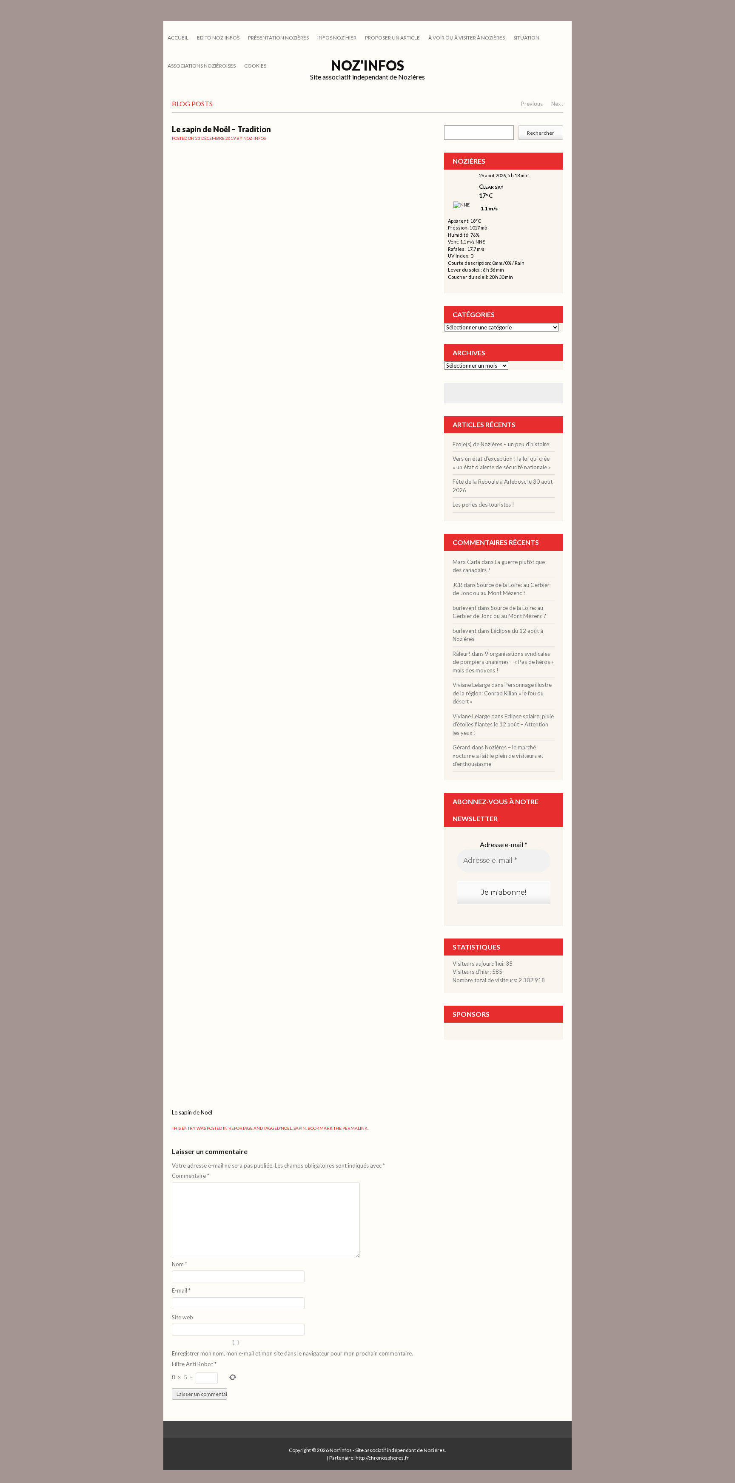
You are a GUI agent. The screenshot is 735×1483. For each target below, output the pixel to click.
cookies (255, 65)
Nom (179, 1264)
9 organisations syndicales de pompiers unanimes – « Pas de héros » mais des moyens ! (503, 662)
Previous (532, 103)
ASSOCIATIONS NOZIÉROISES (202, 65)
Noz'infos (367, 65)
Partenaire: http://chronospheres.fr (369, 1458)
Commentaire (190, 1175)
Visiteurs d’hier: (472, 971)
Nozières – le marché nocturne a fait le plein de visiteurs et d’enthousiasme (498, 755)
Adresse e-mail (503, 844)
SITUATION (526, 37)
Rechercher (540, 133)
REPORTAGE (240, 1128)
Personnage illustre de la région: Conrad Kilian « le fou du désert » (502, 693)
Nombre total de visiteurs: (485, 980)
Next (557, 103)
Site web (182, 1317)
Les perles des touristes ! (483, 504)
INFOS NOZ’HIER (336, 37)
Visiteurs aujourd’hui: (479, 963)
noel (286, 1128)
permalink (355, 1128)
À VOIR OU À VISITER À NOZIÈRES (466, 37)
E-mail (181, 1290)
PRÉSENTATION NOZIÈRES (278, 37)
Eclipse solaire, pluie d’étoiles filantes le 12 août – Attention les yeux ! (503, 724)
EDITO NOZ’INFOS (218, 37)
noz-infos (254, 138)
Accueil (178, 37)
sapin (299, 1128)
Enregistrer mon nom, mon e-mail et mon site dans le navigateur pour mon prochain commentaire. (292, 1353)
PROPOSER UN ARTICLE (392, 37)
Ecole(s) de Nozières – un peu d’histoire (501, 444)
